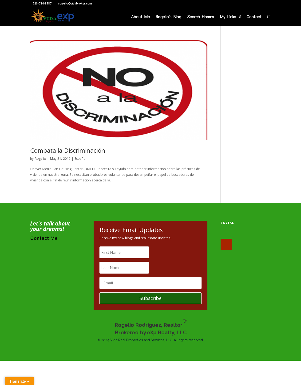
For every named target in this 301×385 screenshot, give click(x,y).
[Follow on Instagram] (255, 233)
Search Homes (200, 17)
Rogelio (40, 158)
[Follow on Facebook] (226, 233)
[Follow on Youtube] (226, 244)
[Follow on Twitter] (240, 233)
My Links (228, 17)
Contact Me (44, 238)
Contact (254, 17)
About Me (140, 17)
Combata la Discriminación (67, 150)
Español (80, 158)
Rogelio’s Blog (168, 17)
